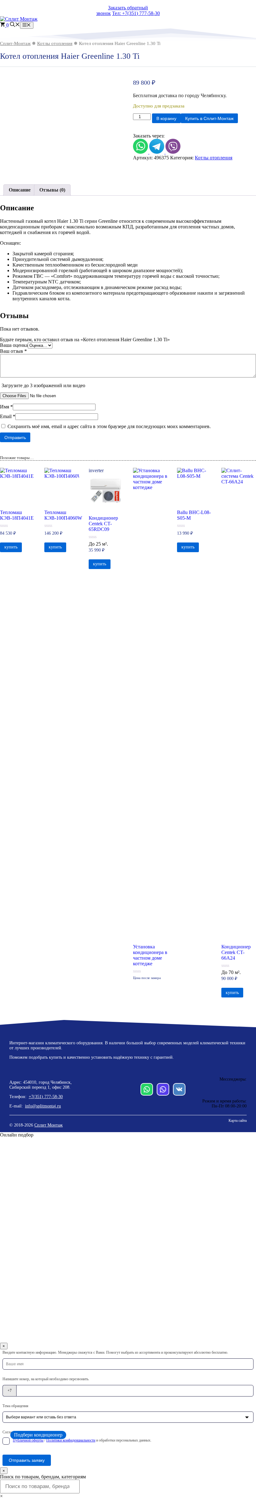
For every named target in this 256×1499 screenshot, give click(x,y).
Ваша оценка (14, 345)
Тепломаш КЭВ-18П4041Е (17, 515)
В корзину (166, 118)
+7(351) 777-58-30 (46, 1096)
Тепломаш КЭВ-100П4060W (61, 515)
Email (7, 416)
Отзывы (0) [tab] (52, 189)
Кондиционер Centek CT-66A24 (236, 952)
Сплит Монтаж (48, 1125)
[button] (15, 25)
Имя (6, 406)
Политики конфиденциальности (70, 1440)
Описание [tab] (20, 189)
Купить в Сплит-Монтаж (209, 118)
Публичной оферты (28, 1440)
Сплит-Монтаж (15, 43)
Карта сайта (238, 1120)
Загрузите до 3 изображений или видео (43, 385)
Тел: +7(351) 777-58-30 (136, 13)
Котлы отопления (54, 43)
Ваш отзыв (13, 351)
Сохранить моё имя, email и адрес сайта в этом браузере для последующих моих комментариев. (109, 426)
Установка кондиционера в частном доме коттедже (150, 955)
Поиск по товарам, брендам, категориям (43, 1476)
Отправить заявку (27, 1460)
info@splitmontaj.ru (43, 1106)
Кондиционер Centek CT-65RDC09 (103, 523)
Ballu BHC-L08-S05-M (194, 515)
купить (10, 547)
